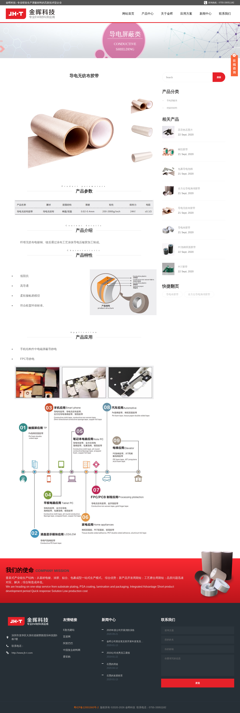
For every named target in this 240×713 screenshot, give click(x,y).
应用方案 (186, 13)
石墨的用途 (112, 664)
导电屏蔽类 (172, 100)
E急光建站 (68, 629)
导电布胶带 (172, 294)
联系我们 (225, 13)
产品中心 (148, 13)
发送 (197, 683)
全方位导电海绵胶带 (199, 294)
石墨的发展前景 (115, 675)
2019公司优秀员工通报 (118, 653)
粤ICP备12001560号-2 (86, 707)
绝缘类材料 (172, 108)
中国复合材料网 (71, 650)
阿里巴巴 (68, 643)
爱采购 (66, 656)
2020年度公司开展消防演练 (120, 630)
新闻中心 (206, 13)
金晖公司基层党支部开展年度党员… (125, 641)
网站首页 (128, 13)
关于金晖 (167, 13)
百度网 (66, 636)
